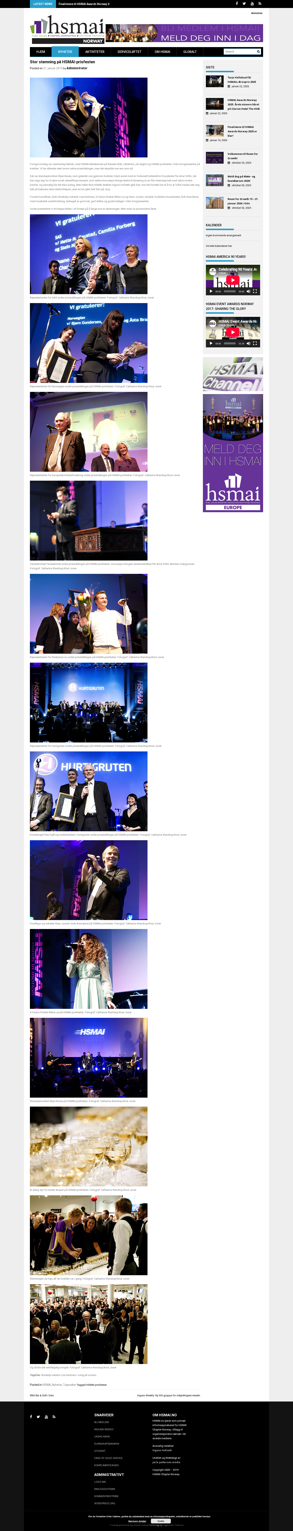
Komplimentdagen (106, 1465)
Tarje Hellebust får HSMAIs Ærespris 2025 (242, 79)
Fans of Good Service (108, 1458)
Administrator (77, 68)
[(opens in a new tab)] (215, 81)
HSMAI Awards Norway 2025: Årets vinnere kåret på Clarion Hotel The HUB (244, 104)
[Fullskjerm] (255, 291)
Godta (160, 1521)
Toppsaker (69, 1384)
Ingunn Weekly (104, 1429)
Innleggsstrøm (104, 1489)
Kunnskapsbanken (106, 1443)
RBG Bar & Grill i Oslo (42, 1395)
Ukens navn (102, 1436)
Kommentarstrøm (106, 1496)
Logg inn (100, 1481)
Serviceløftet (130, 52)
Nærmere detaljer (137, 1521)
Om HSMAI (162, 52)
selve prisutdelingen (81, 168)
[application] (233, 280)
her (230, 245)
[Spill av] (211, 291)
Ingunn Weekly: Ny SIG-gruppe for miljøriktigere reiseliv (168, 1395)
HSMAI (46, 1384)
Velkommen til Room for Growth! (243, 156)
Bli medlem (101, 1422)
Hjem (40, 52)
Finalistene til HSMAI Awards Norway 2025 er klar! (91, 4)
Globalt (190, 52)
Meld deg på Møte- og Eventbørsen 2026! (241, 178)
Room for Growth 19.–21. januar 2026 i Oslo (243, 201)
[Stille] (249, 291)
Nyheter (65, 52)
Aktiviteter (94, 52)
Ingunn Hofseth (162, 1450)
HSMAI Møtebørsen (92, 164)
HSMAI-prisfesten (96, 1384)
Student (99, 1450)
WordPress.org (104, 1503)
